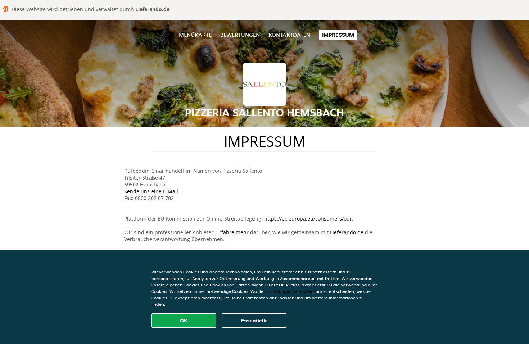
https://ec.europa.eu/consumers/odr (308, 218)
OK (183, 320)
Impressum (338, 35)
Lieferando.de (346, 232)
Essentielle (254, 320)
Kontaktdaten (289, 35)
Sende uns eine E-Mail (151, 191)
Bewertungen (240, 35)
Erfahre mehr (232, 232)
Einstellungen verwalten (288, 291)
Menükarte (195, 35)
